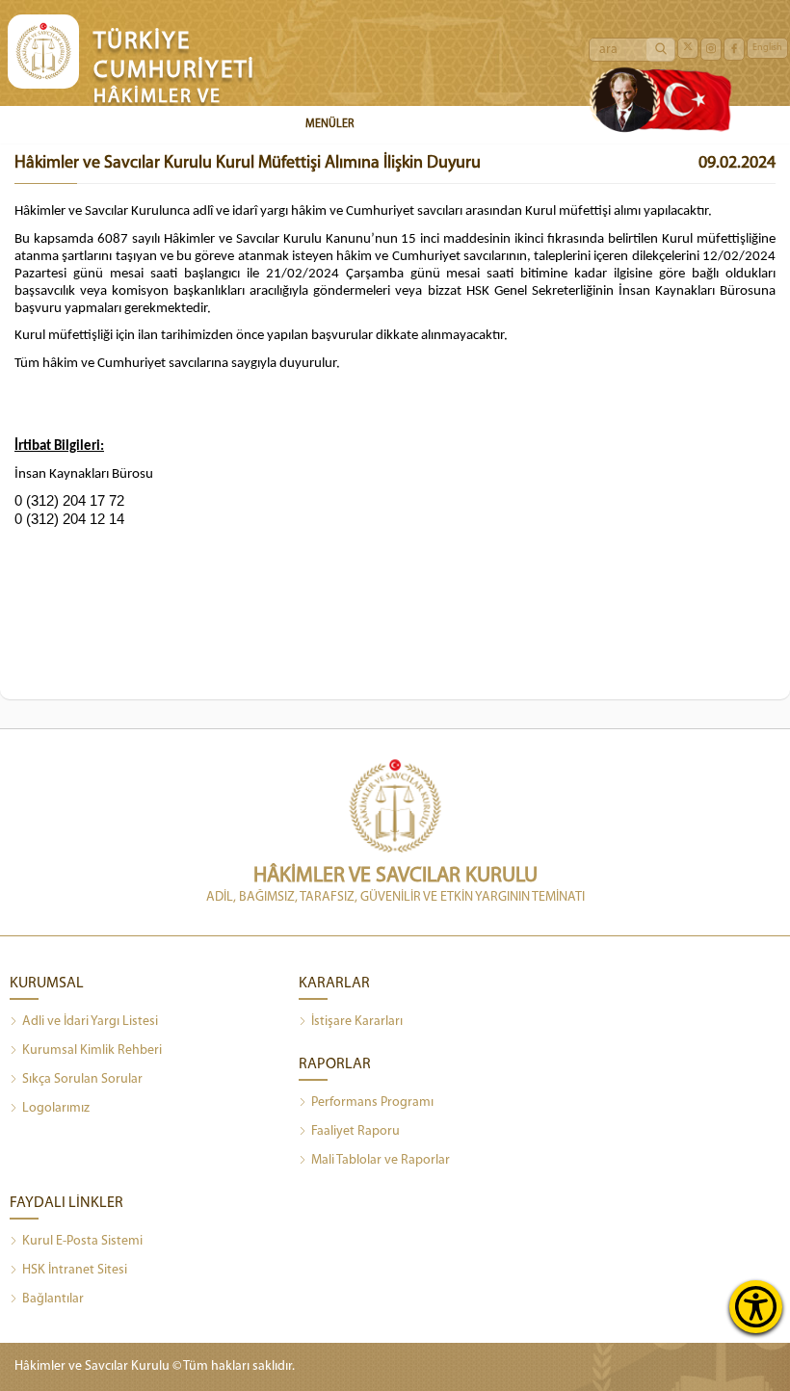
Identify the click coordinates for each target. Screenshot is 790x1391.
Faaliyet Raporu (355, 1131)
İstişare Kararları (357, 1021)
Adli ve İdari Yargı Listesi (90, 1021)
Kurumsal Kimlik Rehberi (92, 1050)
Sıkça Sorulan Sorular (82, 1079)
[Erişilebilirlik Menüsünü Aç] (755, 1306)
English (767, 47)
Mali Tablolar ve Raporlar (380, 1160)
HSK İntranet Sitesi (74, 1270)
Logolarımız (56, 1108)
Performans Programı (372, 1102)
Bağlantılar (53, 1299)
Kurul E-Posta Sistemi (82, 1241)
